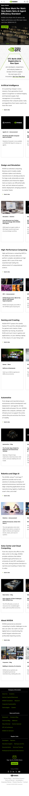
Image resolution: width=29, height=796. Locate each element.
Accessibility (19, 780)
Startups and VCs (19, 744)
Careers (13, 707)
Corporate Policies (6, 782)
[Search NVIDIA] (4, 1)
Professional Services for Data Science (13, 750)
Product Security (17, 782)
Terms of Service (9, 780)
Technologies (6, 707)
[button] (25, 2)
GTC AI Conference (7, 727)
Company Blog (14, 717)
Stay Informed (6, 724)
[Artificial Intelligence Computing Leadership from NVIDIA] (13, 1)
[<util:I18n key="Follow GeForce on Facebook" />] (8, 772)
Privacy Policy (7, 778)
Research (17, 700)
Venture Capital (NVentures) (10, 697)
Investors (11, 694)
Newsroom (5, 717)
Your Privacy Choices (18, 778)
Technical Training (18, 747)
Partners (12, 740)
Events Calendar (16, 724)
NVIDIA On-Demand (7, 730)
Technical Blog (6, 720)
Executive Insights (7, 744)
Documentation (6, 747)
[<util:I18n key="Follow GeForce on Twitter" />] (16, 772)
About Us (4, 694)
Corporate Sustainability (9, 704)
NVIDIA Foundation (7, 700)
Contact (25, 782)
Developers (5, 740)
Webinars (14, 720)
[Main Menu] (2, 2)
